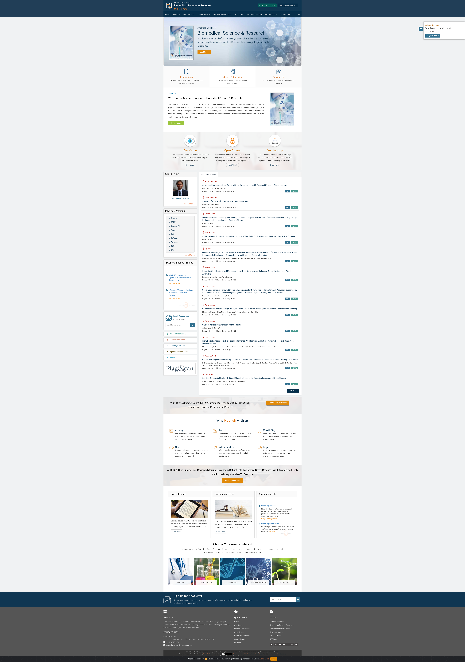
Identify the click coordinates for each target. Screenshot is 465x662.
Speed (178, 447)
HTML (295, 191)
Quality (179, 430)
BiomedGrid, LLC (208, 654)
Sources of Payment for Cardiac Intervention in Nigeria (225, 201)
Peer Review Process (242, 636)
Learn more (264, 659)
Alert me (173, 357)
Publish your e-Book (178, 346)
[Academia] (292, 645)
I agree (274, 659)
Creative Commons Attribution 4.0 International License (248, 654)
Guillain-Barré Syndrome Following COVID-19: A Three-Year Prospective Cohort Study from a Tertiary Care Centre (250, 360)
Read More (190, 165)
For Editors (188, 14)
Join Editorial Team (178, 340)
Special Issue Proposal (179, 352)
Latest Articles (209, 174)
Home (167, 14)
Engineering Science (232, 582)
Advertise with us (276, 632)
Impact (267, 447)
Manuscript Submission (270, 507)
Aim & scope (239, 625)
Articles (238, 14)
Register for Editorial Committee (282, 625)
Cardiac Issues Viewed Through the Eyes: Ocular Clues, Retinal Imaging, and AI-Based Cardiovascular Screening (249, 309)
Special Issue (266, 520)
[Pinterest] (276, 645)
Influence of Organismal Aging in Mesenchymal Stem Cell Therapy (181, 276)
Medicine (284, 582)
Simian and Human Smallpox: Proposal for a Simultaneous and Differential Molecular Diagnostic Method (246, 185)
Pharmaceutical (180, 582)
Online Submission (254, 14)
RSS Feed (273, 639)
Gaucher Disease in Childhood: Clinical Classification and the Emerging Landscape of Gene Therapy (244, 378)
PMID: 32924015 (174, 297)
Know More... (189, 204)
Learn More (176, 123)
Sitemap (237, 643)
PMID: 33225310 (174, 282)
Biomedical (207, 582)
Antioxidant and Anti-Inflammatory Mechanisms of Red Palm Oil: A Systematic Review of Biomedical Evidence (248, 236)
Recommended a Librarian (280, 629)
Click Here (271, 515)
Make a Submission (178, 334)
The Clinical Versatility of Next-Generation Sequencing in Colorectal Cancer (180, 291)
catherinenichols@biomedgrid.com (179, 645)
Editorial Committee (221, 14)
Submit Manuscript (232, 480)
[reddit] (296, 645)
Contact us (285, 14)
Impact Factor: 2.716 (267, 5)
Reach (222, 430)
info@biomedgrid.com (288, 5)
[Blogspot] (280, 645)
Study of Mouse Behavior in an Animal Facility (221, 325)
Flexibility (269, 430)
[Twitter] (272, 645)
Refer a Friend (275, 636)
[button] (298, 29)
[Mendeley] (284, 645)
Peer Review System (278, 403)
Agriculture (258, 582)
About (175, 14)
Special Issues (271, 14)
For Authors (203, 14)
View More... (190, 255)
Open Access (239, 632)
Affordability (226, 447)
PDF (287, 191)
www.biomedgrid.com (280, 654)
